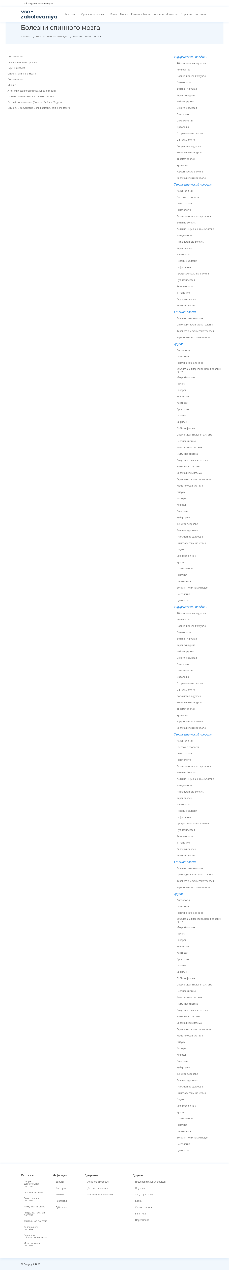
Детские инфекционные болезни (195, 229)
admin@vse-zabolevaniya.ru (39, 3)
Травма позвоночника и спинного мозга (31, 96)
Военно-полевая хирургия (192, 76)
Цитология (183, 600)
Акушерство (183, 69)
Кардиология (184, 248)
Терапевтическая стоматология (195, 331)
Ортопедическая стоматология (195, 324)
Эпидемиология (186, 305)
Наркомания (184, 581)
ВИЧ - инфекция (186, 428)
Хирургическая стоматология (193, 337)
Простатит (183, 409)
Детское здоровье (187, 530)
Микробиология (186, 377)
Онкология (183, 114)
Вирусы (181, 492)
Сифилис (182, 422)
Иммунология (184, 235)
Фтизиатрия (183, 293)
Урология (182, 165)
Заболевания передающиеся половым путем (199, 370)
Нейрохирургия (185, 101)
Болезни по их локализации (192, 588)
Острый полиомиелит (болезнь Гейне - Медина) (35, 102)
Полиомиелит (15, 56)
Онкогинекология (187, 108)
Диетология (183, 350)
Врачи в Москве (119, 14)
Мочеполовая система (190, 486)
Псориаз (181, 415)
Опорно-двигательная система (194, 435)
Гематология (184, 203)
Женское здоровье (187, 524)
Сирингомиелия (16, 68)
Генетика (182, 575)
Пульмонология (186, 280)
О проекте (186, 14)
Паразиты (182, 511)
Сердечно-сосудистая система (194, 479)
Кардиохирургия (186, 95)
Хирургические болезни (190, 171)
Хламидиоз (183, 396)
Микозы (181, 505)
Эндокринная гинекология (192, 178)
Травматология (186, 159)
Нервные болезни (187, 261)
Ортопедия (183, 127)
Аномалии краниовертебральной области (32, 91)
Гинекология (184, 82)
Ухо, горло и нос (186, 556)
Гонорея (181, 390)
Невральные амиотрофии (22, 62)
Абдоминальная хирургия (191, 63)
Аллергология (185, 191)
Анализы (159, 14)
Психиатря (183, 356)
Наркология (183, 254)
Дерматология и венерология (194, 216)
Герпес (181, 384)
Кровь (180, 562)
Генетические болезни (190, 363)
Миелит (12, 85)
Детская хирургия (187, 89)
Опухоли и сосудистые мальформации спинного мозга (39, 108)
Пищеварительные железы (192, 543)
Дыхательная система (189, 447)
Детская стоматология (190, 318)
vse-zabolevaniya (39, 14)
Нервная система (186, 441)
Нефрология (184, 267)
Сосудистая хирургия (189, 146)
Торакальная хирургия (189, 152)
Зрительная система (188, 466)
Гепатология (184, 210)
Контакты (200, 14)
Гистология (183, 594)
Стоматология (185, 568)
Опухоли (181, 549)
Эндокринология (186, 299)
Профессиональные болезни (193, 273)
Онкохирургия (185, 120)
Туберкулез (183, 517)
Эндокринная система (189, 473)
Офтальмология (186, 140)
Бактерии (182, 498)
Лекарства (172, 14)
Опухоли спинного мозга (22, 73)
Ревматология (185, 286)
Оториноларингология (190, 133)
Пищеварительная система (192, 460)
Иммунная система (187, 454)
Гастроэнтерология (188, 197)
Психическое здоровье (190, 537)
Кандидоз (182, 403)
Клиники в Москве (141, 14)
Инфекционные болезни (190, 242)
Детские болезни (186, 222)
